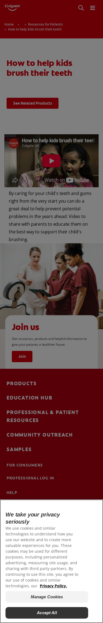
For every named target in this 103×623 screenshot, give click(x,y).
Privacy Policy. (53, 585)
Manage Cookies (47, 596)
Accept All (47, 612)
